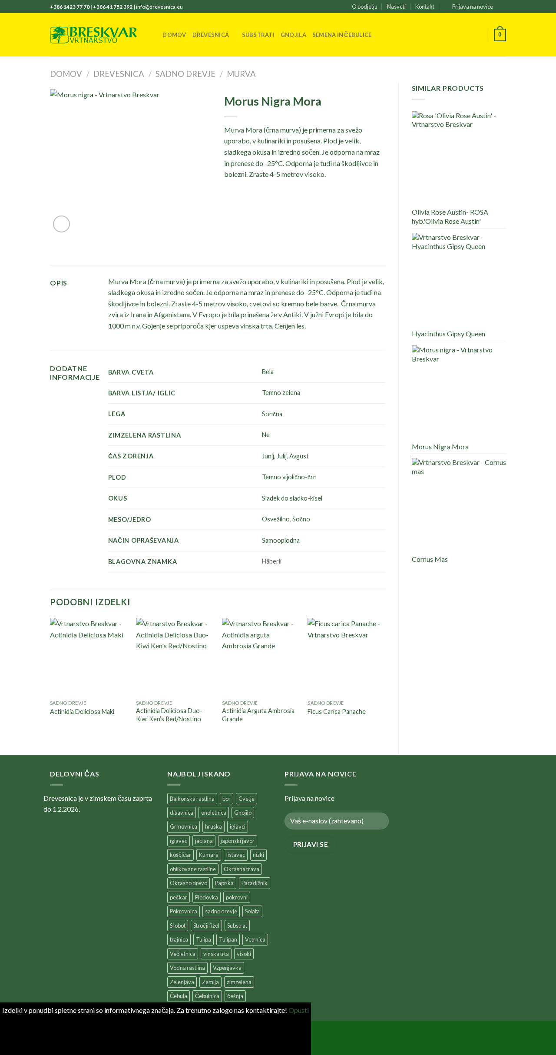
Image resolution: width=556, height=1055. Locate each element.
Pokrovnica (183, 911)
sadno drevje (221, 911)
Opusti (298, 1010)
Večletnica (182, 953)
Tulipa (203, 939)
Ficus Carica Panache (337, 711)
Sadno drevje (185, 74)
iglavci (237, 826)
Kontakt (424, 6)
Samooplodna (281, 540)
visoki (244, 953)
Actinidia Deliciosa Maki (82, 711)
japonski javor (238, 840)
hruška (213, 826)
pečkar (178, 897)
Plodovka (206, 897)
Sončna (272, 414)
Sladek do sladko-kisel (292, 498)
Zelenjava (182, 982)
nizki (258, 854)
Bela (268, 371)
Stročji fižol (206, 925)
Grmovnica (183, 826)
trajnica (179, 939)
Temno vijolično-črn (289, 477)
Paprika (224, 882)
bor (226, 798)
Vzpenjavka (227, 967)
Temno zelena (281, 392)
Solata (252, 911)
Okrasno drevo (188, 882)
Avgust (299, 456)
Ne (266, 434)
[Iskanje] (153, 35)
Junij (268, 456)
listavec (235, 854)
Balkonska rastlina (192, 798)
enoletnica (213, 812)
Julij (282, 456)
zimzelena (239, 982)
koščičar (180, 854)
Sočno (301, 519)
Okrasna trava (241, 869)
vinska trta (216, 953)
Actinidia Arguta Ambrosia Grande (258, 715)
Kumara (208, 854)
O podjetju (364, 6)
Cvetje (246, 798)
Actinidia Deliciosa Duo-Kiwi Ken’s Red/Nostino (169, 715)
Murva (241, 74)
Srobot (177, 925)
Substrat (237, 925)
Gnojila (293, 34)
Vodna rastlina (187, 967)
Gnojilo (243, 812)
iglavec (178, 840)
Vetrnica (255, 939)
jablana (204, 840)
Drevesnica (210, 34)
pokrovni (237, 897)
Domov (174, 34)
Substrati (258, 34)
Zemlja (210, 982)
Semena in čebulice (342, 34)
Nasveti (396, 6)
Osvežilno (276, 519)
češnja (235, 995)
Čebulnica (207, 995)
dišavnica (181, 812)
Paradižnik (255, 882)
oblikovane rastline (193, 869)
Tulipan (228, 939)
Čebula (178, 995)
